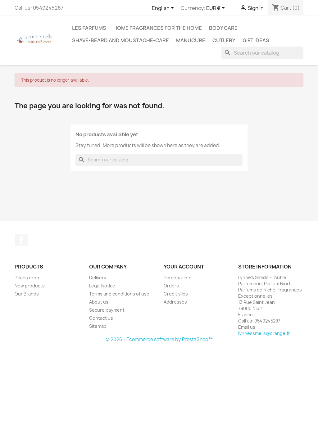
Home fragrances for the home (157, 28)
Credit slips (176, 294)
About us (98, 302)
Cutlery (223, 40)
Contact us (101, 318)
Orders (171, 286)
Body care (223, 28)
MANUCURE (190, 40)
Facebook (21, 240)
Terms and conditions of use (119, 294)
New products (30, 286)
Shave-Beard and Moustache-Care (120, 40)
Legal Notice (102, 286)
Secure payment (107, 310)
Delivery (97, 278)
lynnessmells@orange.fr (264, 333)
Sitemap (98, 326)
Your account (184, 266)
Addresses (175, 302)
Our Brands (27, 294)
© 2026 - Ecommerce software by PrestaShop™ (159, 339)
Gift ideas (256, 40)
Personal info (178, 278)
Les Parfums (89, 28)
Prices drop (27, 278)
